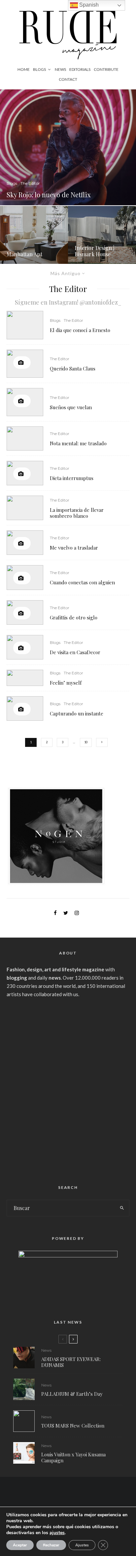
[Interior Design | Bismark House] (102, 235)
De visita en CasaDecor (75, 652)
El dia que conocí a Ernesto (80, 330)
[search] (122, 1208)
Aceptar (20, 1545)
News (60, 69)
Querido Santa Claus (72, 368)
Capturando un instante (76, 713)
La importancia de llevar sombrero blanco (77, 513)
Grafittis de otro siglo (73, 617)
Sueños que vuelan (71, 407)
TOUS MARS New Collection (72, 1426)
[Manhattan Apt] (34, 235)
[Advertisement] (68, 1088)
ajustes (57, 1533)
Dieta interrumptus (71, 478)
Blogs (39, 69)
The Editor (73, 320)
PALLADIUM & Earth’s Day (72, 1394)
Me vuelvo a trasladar (74, 548)
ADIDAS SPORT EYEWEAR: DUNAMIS (71, 1362)
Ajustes (82, 1545)
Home (23, 69)
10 (85, 742)
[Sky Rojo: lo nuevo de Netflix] (68, 147)
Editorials (79, 69)
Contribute (106, 69)
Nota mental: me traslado (78, 443)
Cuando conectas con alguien (82, 582)
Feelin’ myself (66, 683)
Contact (68, 79)
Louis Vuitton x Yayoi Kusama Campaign (73, 1457)
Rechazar (51, 1545)
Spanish (88, 5)
